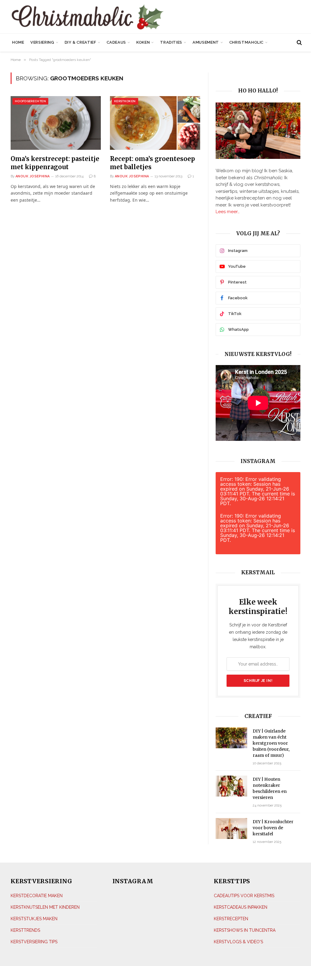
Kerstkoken (125, 101)
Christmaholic (246, 42)
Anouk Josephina (32, 176)
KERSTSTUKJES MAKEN (34, 918)
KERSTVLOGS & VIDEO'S (238, 941)
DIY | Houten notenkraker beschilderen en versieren (270, 788)
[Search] (299, 42)
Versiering (42, 42)
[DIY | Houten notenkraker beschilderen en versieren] (231, 786)
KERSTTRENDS (25, 930)
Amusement (206, 42)
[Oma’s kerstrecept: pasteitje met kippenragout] (56, 123)
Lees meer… (228, 211)
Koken (143, 42)
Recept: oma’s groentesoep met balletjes (152, 163)
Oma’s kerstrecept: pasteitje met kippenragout (55, 163)
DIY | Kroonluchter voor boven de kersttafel (273, 828)
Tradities (171, 42)
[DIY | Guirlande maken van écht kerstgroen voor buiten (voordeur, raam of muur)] (231, 737)
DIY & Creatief (80, 42)
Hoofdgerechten (30, 101)
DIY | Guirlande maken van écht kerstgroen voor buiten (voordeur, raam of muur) (271, 743)
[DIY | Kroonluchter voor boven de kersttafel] (231, 828)
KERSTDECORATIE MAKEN (37, 895)
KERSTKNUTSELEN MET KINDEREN (45, 907)
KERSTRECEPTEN (231, 918)
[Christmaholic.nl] (109, 17)
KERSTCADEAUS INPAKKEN (240, 907)
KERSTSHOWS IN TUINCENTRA (244, 930)
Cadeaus (116, 42)
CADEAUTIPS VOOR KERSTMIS (244, 895)
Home (18, 42)
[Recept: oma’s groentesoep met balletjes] (155, 123)
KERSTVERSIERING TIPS (34, 941)
